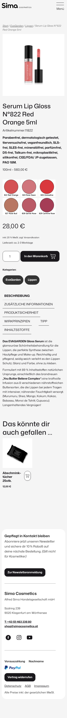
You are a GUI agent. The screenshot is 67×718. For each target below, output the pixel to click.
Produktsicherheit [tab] (21, 312)
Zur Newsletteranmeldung (25, 572)
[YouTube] (31, 638)
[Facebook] (9, 638)
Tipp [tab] (43, 321)
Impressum (41, 686)
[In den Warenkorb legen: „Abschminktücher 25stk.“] (27, 476)
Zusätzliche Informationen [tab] (28, 304)
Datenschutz (12, 686)
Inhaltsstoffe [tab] (17, 329)
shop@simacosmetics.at (21, 626)
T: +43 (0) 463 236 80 (17, 622)
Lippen (29, 26)
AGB (28, 686)
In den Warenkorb (36, 256)
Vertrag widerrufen (20, 677)
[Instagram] (20, 638)
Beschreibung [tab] (17, 295)
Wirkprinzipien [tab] (17, 321)
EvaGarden (16, 26)
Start (5, 26)
